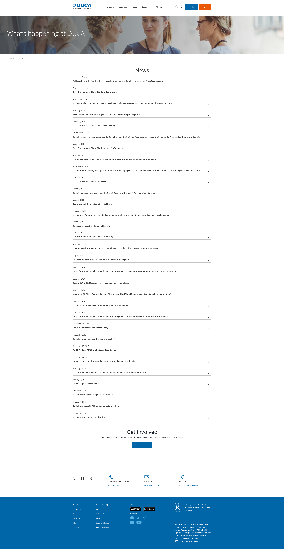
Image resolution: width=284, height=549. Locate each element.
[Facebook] (132, 517)
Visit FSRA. (194, 538)
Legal (98, 518)
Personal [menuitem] (110, 7)
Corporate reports (103, 527)
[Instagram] (144, 517)
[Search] (177, 6)
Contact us (77, 518)
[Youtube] (139, 522)
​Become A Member (142, 445)
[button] (142, 81)
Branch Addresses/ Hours (190, 485)
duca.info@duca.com (152, 485)
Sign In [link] (205, 7)
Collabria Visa (101, 514)
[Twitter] (138, 517)
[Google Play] (149, 509)
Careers (75, 514)
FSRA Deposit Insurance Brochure (186, 541)
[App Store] (135, 509)
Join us (75, 505)
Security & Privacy (102, 523)
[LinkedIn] (132, 522)
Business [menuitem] (123, 7)
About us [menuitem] (160, 7)
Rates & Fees (77, 509)
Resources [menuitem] (147, 7)
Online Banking (102, 505)
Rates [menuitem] (134, 7)
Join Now (191, 7)
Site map (76, 527)
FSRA (74, 523)
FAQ (97, 509)
